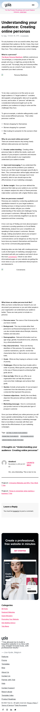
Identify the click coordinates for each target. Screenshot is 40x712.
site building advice (27, 436)
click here (23, 12)
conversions (12, 257)
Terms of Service (8, 705)
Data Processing (21, 705)
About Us (5, 672)
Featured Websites (8, 612)
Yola (5, 36)
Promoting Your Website (10, 436)
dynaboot (12, 461)
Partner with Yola (8, 680)
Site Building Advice (8, 623)
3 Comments (24, 36)
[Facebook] (3, 709)
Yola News (5, 626)
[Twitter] (15, 709)
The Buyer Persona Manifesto (12, 57)
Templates (6, 664)
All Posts (5, 609)
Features (5, 657)
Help (3, 683)
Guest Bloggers (7, 616)
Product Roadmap (9, 699)
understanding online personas (12, 440)
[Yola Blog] (8, 5)
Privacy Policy (32, 703)
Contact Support (8, 688)
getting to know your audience (16, 432)
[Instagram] (7, 709)
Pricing (4, 660)
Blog (3, 668)
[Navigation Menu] (33, 5)
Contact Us (6, 676)
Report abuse (7, 692)
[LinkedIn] (11, 709)
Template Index (8, 695)
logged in (16, 511)
